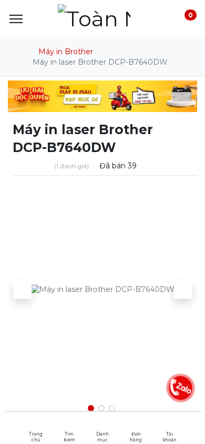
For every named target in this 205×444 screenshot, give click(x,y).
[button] (22, 289)
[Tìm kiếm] (69, 425)
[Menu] (16, 19)
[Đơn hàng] (136, 425)
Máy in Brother (65, 51)
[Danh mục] (103, 425)
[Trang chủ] (36, 425)
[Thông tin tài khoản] (169, 425)
